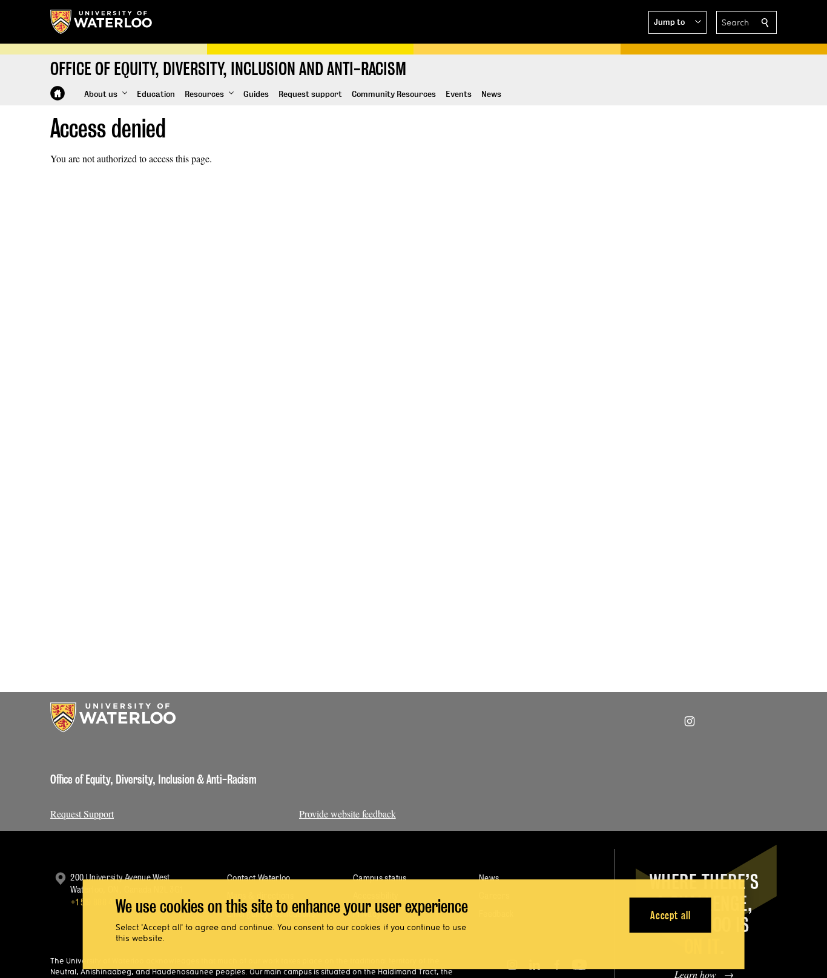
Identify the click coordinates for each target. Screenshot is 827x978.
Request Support (82, 813)
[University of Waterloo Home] (101, 22)
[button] (677, 22)
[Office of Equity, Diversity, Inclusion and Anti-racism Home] (57, 93)
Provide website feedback (347, 813)
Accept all (670, 915)
